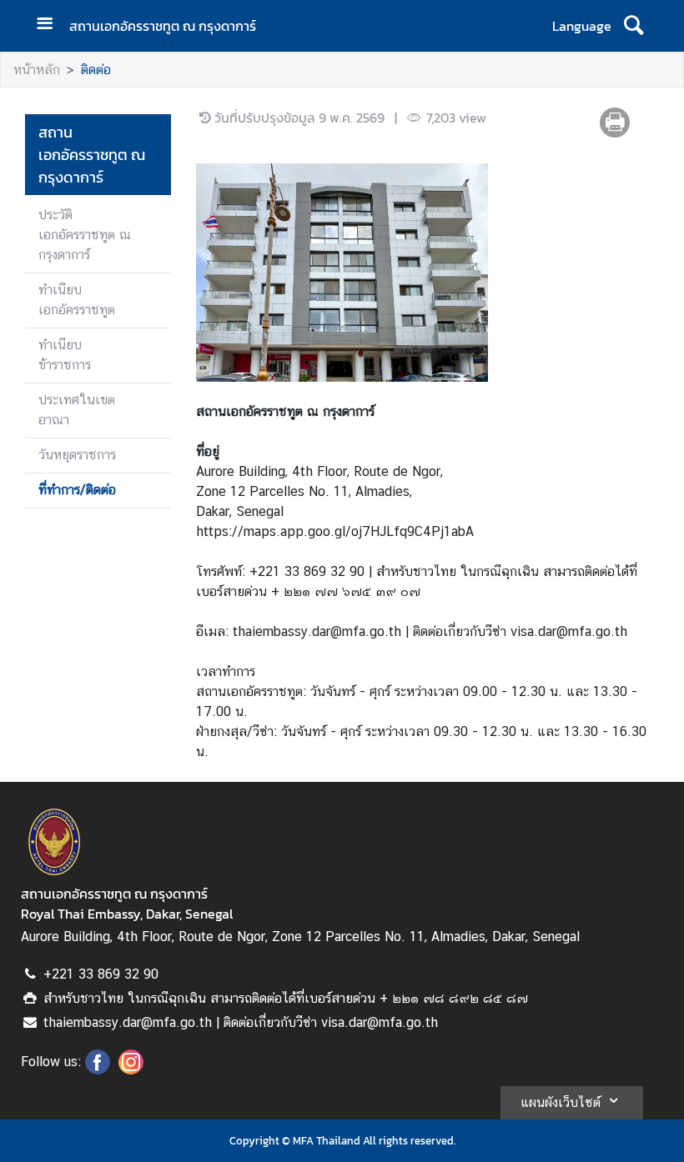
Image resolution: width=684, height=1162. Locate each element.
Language (581, 26)
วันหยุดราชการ (77, 455)
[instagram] (131, 1069)
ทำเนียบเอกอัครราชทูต (76, 300)
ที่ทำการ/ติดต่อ (77, 490)
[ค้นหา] (633, 26)
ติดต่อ (96, 70)
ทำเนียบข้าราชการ (64, 355)
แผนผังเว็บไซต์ (561, 1102)
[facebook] (97, 1069)
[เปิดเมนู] (51, 25)
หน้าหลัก (36, 70)
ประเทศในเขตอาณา (76, 410)
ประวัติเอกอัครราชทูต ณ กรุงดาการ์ (84, 235)
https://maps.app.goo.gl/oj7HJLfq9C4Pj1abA (335, 531)
